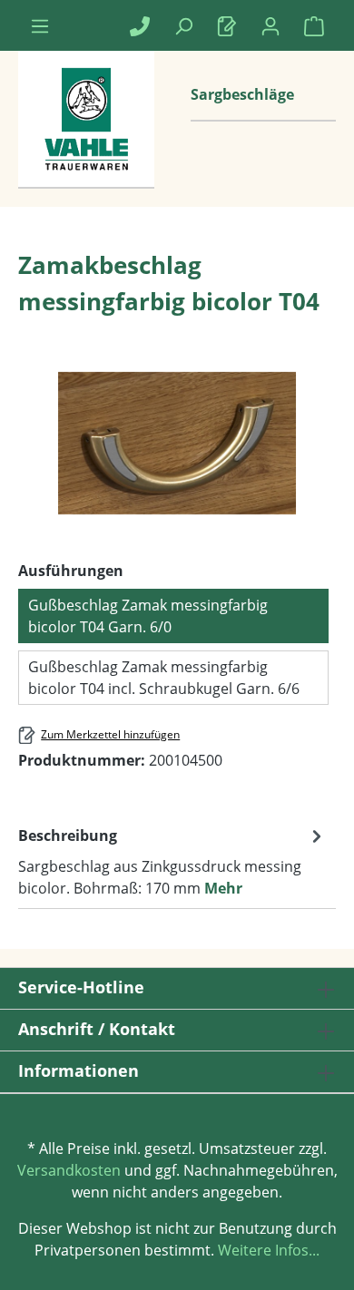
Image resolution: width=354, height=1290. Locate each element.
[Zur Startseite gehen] (86, 138)
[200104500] (177, 442)
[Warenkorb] (314, 25)
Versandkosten (69, 1170)
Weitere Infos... (267, 1250)
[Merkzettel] (227, 25)
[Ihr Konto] (270, 25)
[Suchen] (183, 25)
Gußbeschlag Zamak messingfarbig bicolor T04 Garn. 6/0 (148, 616)
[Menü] (40, 25)
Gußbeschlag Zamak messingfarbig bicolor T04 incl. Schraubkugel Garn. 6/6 (164, 678)
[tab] (172, 861)
